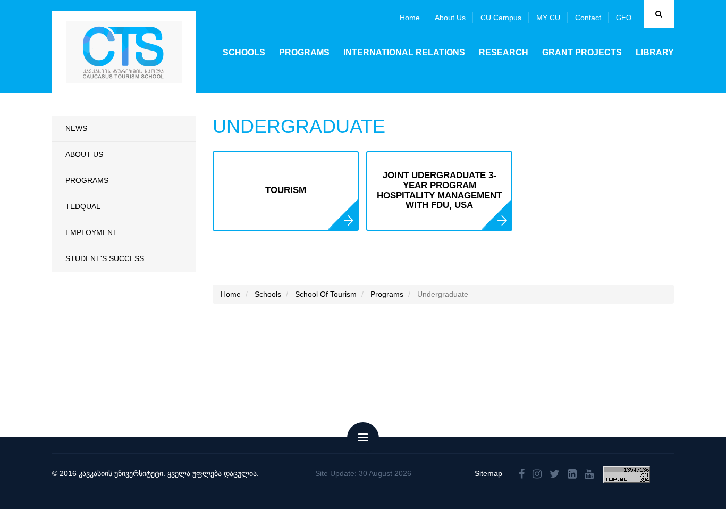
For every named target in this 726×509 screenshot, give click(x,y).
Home (410, 17)
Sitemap (488, 473)
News (76, 128)
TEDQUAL (82, 206)
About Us (84, 154)
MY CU (548, 17)
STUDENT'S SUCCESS (104, 258)
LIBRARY (655, 52)
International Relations (404, 52)
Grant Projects (582, 52)
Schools (244, 52)
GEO (623, 18)
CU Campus (500, 17)
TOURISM (285, 190)
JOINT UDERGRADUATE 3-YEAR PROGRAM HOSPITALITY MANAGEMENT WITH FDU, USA (439, 190)
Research (503, 52)
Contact (588, 17)
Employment (91, 232)
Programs (304, 52)
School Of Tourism (326, 294)
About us (450, 17)
